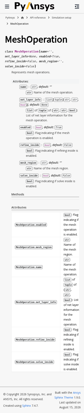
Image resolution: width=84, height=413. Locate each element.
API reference (38, 17)
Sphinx (26, 406)
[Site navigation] (7, 6)
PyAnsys (10, 17)
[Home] (22, 17)
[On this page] (77, 6)
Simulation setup (61, 17)
